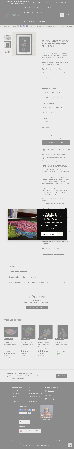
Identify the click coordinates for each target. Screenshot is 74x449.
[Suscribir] (60, 234)
